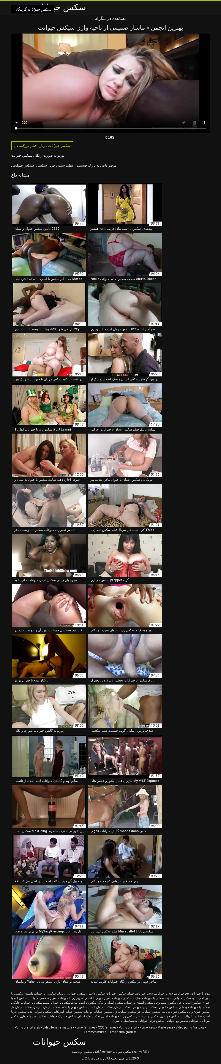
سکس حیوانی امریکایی (67, 1011)
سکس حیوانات (122, 1051)
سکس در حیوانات (148, 1016)
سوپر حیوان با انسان (97, 998)
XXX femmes (107, 1027)
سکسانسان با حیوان (124, 1020)
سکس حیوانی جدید (39, 1011)
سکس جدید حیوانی (144, 1007)
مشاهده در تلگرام (111, 18)
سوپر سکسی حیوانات (43, 998)
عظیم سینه (65, 165)
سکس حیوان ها (22, 1007)
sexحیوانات (182, 993)
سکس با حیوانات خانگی (27, 1002)
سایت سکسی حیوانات (126, 998)
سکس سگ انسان (89, 1016)
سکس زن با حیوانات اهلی (118, 1016)
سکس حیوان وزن (199, 1011)
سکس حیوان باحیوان (46, 1007)
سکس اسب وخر (166, 1002)
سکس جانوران (167, 1007)
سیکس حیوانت (23, 165)
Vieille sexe (165, 1027)
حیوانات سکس (106, 993)
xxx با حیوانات (164, 993)
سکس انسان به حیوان (139, 1002)
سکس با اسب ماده (84, 1002)
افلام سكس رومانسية (85, 1051)
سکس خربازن (170, 1016)
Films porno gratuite (123, 1032)
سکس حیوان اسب (101, 1007)
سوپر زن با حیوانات (70, 998)
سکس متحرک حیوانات (61, 1016)
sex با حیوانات (200, 993)
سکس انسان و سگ (110, 1002)
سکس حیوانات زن (124, 1011)
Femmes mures (95, 1032)
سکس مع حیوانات (177, 1020)
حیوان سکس (126, 993)
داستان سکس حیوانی (81, 993)
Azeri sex (105, 1051)
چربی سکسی (45, 165)
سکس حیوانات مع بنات (97, 1011)
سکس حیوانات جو (148, 1011)
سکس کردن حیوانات (151, 1020)
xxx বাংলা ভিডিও (140, 1051)
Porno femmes (85, 1027)
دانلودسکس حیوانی (186, 998)
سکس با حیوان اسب (57, 1002)
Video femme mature (57, 1027)
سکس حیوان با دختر (74, 1007)
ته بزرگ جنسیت (87, 165)
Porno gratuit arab (27, 1027)
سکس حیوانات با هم (173, 1011)
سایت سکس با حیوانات (157, 998)
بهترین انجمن (166, 27)
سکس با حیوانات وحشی (194, 1007)
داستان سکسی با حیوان (50, 993)
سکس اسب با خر (189, 1002)
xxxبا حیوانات (144, 993)
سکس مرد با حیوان (33, 1016)
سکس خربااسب (191, 1016)
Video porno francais (190, 1027)
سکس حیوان (122, 1007)
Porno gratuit (128, 1027)
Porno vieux (148, 1027)
